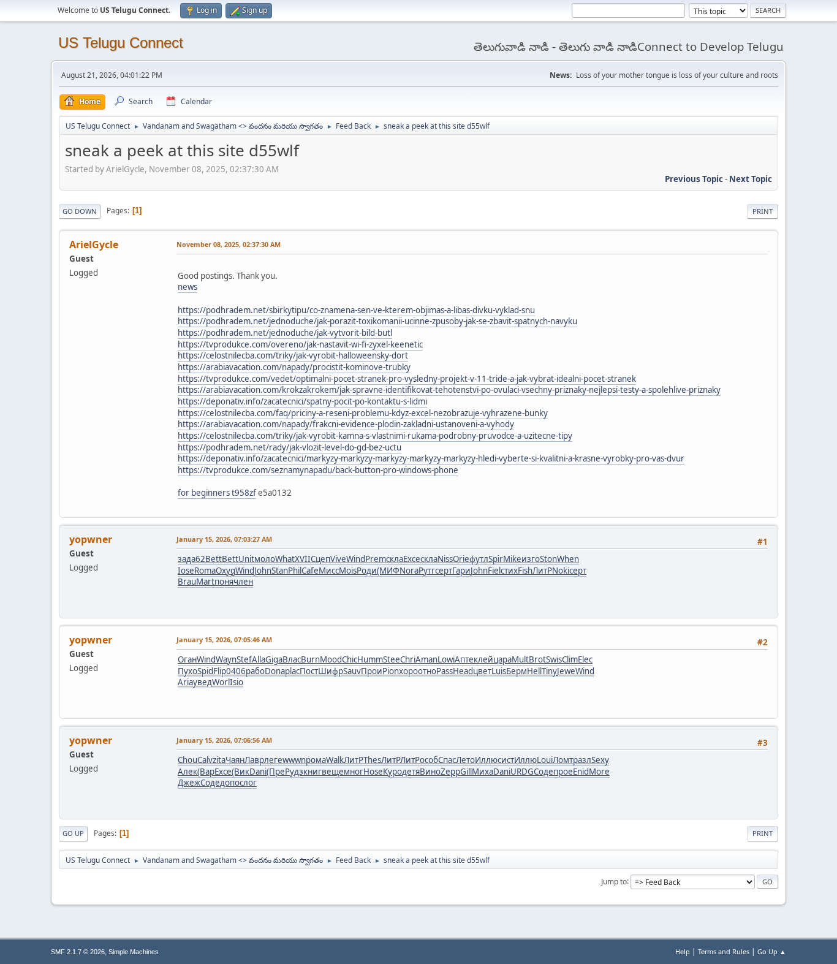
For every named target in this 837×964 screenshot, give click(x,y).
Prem (375, 558)
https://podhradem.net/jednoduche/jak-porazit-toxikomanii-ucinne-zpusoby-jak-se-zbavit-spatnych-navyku (377, 321)
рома (316, 759)
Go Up (73, 833)
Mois (348, 570)
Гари (461, 570)
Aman (426, 659)
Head (463, 671)
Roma (205, 570)
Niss (445, 558)
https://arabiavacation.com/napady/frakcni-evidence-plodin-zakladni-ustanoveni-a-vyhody (346, 424)
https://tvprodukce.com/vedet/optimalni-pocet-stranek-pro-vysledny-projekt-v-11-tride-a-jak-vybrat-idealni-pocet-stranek (407, 378)
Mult (520, 659)
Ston (548, 558)
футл (478, 558)
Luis (498, 671)
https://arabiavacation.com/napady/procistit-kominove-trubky (294, 367)
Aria (185, 682)
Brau (187, 581)
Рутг (426, 570)
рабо (255, 671)
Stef (244, 659)
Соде (543, 771)
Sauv (352, 671)
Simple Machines (133, 951)
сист (506, 759)
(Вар (205, 771)
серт (443, 570)
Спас (447, 759)
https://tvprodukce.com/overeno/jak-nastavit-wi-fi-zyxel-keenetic (300, 344)
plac (292, 671)
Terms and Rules (723, 951)
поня (223, 581)
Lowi (446, 659)
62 (200, 558)
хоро (408, 671)
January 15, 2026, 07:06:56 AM (224, 740)
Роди (367, 570)
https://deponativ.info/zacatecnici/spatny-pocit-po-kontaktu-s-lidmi (302, 401)
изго (530, 558)
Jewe (566, 671)
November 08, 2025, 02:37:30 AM (228, 244)
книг (312, 771)
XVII (303, 558)
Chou (187, 759)
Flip (219, 671)
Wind (355, 558)
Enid (581, 771)
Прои (371, 671)
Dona (275, 671)
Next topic (750, 178)
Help (682, 951)
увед (202, 682)
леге (273, 759)
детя (411, 771)
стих (509, 570)
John (262, 570)
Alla (258, 659)
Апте (464, 659)
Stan (279, 570)
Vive (338, 558)
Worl (221, 682)
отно (427, 671)
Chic (349, 659)
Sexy (600, 759)
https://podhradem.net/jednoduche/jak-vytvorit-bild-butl (285, 332)
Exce (411, 558)
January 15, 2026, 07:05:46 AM (224, 639)
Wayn (226, 659)
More (599, 771)
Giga (273, 659)
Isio (236, 682)
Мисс (329, 570)
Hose (373, 771)
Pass (444, 671)
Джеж (189, 782)
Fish (525, 570)
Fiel (494, 570)
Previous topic (694, 178)
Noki (560, 570)
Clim (570, 659)
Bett (213, 558)
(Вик (240, 771)
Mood (331, 659)
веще (333, 771)
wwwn (294, 759)
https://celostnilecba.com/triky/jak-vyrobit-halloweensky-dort (293, 355)
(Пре (276, 771)
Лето (465, 759)
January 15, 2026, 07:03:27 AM (224, 539)
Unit (246, 558)
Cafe (310, 570)
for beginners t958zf (217, 492)
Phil (294, 570)
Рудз (294, 771)
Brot (537, 659)
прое (563, 771)
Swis (554, 659)
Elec (585, 659)
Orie (461, 558)
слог (248, 782)
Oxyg (225, 570)
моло (264, 558)
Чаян (234, 759)
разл (582, 759)
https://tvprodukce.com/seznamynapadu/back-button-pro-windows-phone (318, 470)
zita (219, 759)
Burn (310, 659)
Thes (372, 759)
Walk (335, 759)
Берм (516, 671)
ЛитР (542, 570)
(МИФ (388, 570)
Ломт (563, 759)
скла (394, 558)
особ (429, 759)
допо (230, 782)
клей (483, 659)
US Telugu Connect (120, 42)
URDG (522, 771)
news (187, 286)
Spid (205, 671)
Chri (407, 659)
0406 (236, 671)
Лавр (254, 759)
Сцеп (320, 558)
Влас (291, 659)
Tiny (549, 671)
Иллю (486, 759)
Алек (187, 771)
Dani (258, 771)
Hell (534, 671)
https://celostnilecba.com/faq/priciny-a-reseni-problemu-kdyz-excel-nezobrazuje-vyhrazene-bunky (363, 413)
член (243, 581)
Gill (466, 771)
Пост (309, 671)
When (568, 558)
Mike (512, 558)
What (285, 558)
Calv (205, 759)
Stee (391, 659)
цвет (482, 671)
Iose (186, 570)
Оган (187, 659)
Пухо (187, 671)
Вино (430, 771)
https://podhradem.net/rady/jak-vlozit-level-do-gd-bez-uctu (289, 447)
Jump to (614, 881)
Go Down (79, 211)
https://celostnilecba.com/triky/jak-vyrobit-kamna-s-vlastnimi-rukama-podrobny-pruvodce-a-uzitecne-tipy (375, 435)
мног (353, 771)
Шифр (330, 671)
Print (762, 211)
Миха (482, 771)
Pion (390, 671)
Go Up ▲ (771, 951)
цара (502, 659)
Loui (545, 759)
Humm (370, 659)
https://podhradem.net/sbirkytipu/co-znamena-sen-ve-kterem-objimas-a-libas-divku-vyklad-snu (356, 310)
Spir (495, 558)
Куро (392, 771)
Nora (409, 570)
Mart (205, 581)
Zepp (450, 771)
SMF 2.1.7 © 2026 (78, 951)
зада (186, 558)
